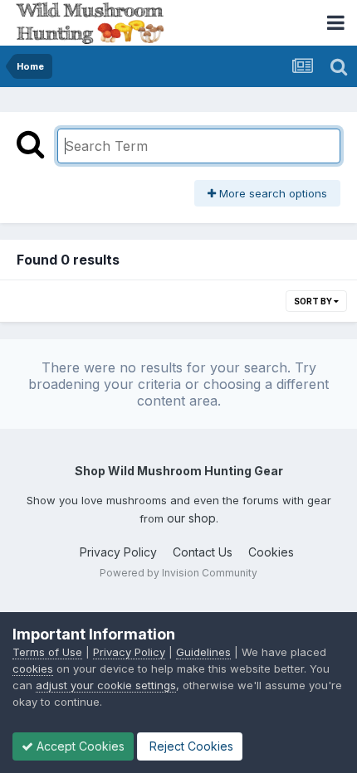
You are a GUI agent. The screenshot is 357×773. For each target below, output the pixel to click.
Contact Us (202, 552)
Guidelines (203, 652)
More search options (271, 193)
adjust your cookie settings (106, 685)
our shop (191, 518)
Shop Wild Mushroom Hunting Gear (179, 471)
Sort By (314, 301)
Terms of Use (47, 652)
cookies (32, 668)
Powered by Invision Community (178, 572)
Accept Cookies (79, 746)
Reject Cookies (189, 746)
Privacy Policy (118, 552)
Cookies (271, 552)
